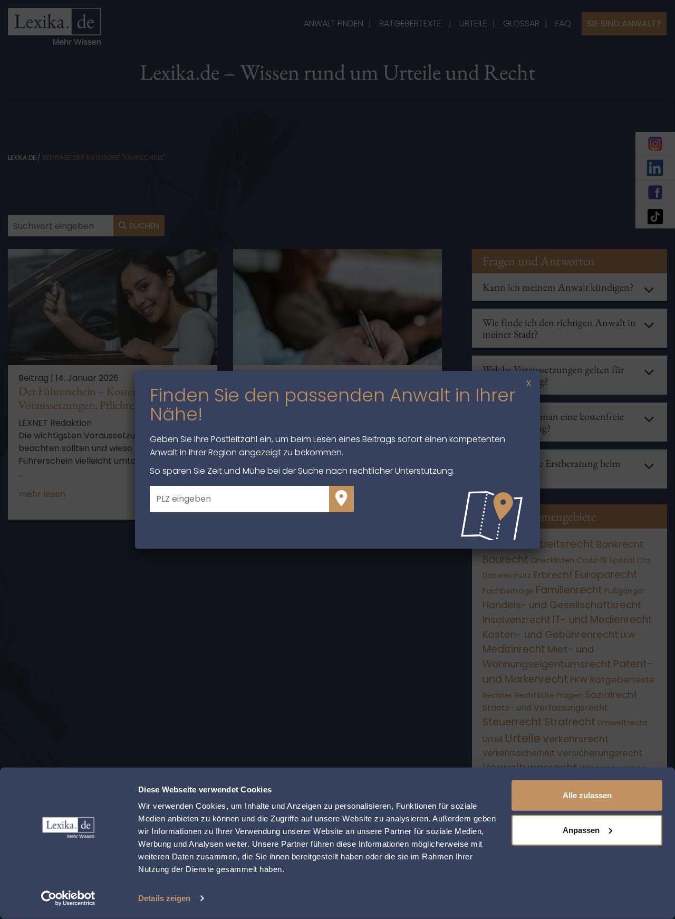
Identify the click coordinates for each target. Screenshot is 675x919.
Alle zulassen (587, 795)
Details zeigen (164, 898)
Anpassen (581, 829)
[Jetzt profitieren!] (341, 499)
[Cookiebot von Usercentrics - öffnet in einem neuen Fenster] (68, 898)
